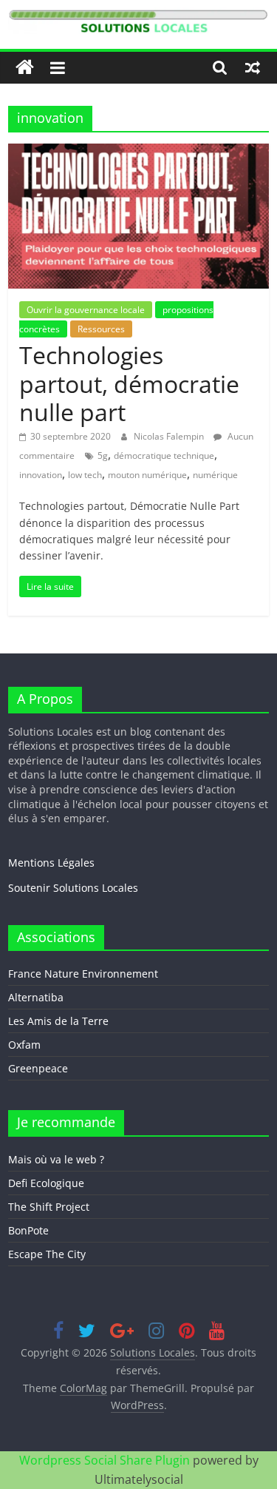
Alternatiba (36, 997)
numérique (215, 474)
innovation (40, 474)
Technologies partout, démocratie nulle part (129, 383)
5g (103, 455)
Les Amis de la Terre (58, 1021)
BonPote (28, 1230)
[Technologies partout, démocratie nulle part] (138, 152)
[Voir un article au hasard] (252, 67)
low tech (85, 474)
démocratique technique (164, 455)
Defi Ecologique (46, 1183)
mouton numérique (147, 474)
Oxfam (24, 1045)
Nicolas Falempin (170, 436)
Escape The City (47, 1254)
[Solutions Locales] (24, 68)
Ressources (101, 329)
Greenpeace (38, 1068)
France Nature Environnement (83, 974)
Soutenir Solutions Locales (73, 888)
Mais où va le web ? (56, 1159)
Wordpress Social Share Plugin (106, 1460)
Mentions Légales (51, 863)
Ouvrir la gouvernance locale (86, 309)
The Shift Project (48, 1207)
